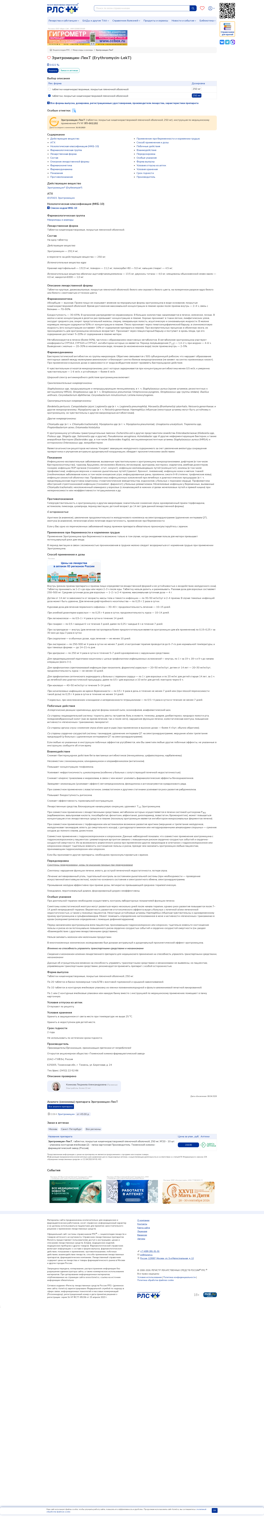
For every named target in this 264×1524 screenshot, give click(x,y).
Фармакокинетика (61, 165)
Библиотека (207, 20)
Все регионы (93, 1129)
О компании (143, 1220)
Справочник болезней (125, 20)
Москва (53, 1129)
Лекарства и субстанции (62, 20)
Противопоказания (61, 177)
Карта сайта (143, 1227)
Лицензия (142, 1231)
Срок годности (145, 173)
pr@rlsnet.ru (146, 1254)
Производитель (146, 177)
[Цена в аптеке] (208, 1145)
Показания (56, 173)
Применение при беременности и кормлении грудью (168, 138)
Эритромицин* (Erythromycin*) (64, 187)
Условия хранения (147, 169)
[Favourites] (202, 8)
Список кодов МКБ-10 (63, 208)
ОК (214, 1510)
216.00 (188, 1144)
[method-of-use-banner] (87, 37)
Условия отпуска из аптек (151, 165)
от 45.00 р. (83, 1114)
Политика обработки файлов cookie (155, 1280)
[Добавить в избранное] (49, 58)
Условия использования (149, 1277)
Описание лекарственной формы (69, 161)
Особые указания (147, 158)
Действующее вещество (64, 138)
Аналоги (53, 70)
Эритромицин (66, 1114)
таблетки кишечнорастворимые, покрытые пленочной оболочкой (90, 89)
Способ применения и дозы (153, 142)
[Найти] (193, 8)
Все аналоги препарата (61, 1106)
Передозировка (146, 154)
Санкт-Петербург (71, 1129)
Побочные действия (148, 146)
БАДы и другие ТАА (94, 20)
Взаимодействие (146, 150)
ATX (52, 142)
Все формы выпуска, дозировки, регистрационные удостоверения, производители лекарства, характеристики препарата (124, 103)
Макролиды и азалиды (83, 50)
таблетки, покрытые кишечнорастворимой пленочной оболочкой (90, 96)
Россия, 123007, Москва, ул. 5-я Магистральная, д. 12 (167, 1258)
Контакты (142, 1224)
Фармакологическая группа (66, 150)
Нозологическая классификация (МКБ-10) (74, 146)
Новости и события (183, 20)
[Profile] (211, 8)
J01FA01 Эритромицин (61, 198)
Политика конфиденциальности (179, 1277)
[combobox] (142, 8)
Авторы (141, 1238)
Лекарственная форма (63, 154)
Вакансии (142, 1235)
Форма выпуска (145, 161)
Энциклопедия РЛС (61, 50)
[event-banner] (189, 1193)
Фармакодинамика (61, 169)
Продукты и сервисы (155, 20)
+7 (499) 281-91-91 (150, 1251)
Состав (54, 158)
